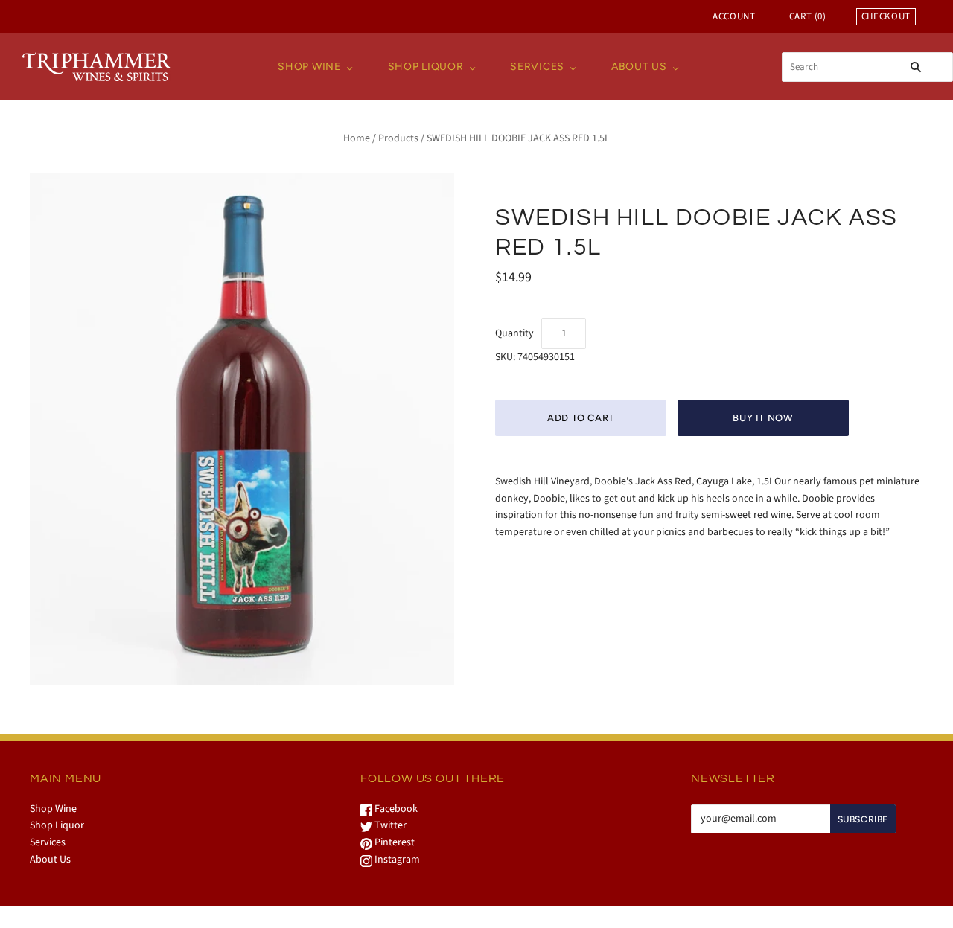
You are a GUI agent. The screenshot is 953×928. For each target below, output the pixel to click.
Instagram (396, 859)
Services (537, 66)
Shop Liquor (426, 66)
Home (356, 138)
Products (398, 138)
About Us (639, 66)
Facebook (395, 808)
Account (734, 16)
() (807, 16)
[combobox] (867, 67)
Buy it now (763, 417)
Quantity (514, 333)
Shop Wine (309, 66)
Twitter (389, 825)
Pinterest (393, 842)
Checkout (886, 16)
